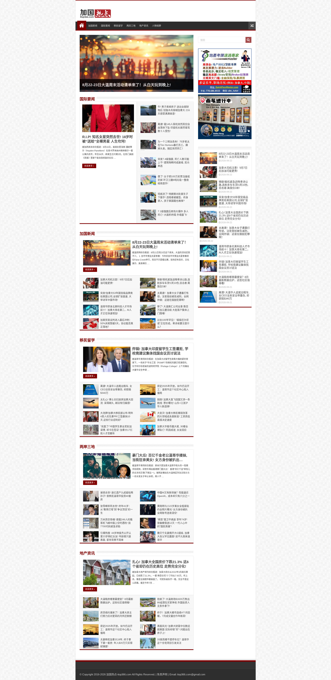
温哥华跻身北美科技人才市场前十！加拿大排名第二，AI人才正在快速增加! (116, 310)
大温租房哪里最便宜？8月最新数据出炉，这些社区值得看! (234, 280)
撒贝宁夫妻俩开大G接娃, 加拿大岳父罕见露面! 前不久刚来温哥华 (173, 536)
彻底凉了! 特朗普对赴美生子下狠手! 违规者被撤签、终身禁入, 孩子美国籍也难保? (173, 197)
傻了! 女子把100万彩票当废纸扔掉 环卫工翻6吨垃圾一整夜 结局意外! (174, 180)
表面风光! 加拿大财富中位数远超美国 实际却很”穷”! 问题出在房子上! (173, 629)
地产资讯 (143, 25)
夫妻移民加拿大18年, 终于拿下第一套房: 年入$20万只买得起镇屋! (116, 643)
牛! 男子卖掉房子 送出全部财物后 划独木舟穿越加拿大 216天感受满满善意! (174, 110)
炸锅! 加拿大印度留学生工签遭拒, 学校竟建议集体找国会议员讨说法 (234, 264)
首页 (81, 25)
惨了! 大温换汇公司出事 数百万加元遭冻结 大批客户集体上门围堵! (173, 310)
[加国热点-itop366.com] (94, 12)
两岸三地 (131, 25)
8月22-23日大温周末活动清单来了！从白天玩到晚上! (126, 85)
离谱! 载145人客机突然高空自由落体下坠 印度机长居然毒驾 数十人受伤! (174, 127)
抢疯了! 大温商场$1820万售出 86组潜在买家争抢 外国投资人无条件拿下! (173, 602)
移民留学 (118, 25)
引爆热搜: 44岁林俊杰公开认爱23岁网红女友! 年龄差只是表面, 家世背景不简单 (115, 536)
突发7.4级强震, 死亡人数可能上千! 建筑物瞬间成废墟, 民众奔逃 (173, 162)
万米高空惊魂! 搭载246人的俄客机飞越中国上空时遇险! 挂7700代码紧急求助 (116, 523)
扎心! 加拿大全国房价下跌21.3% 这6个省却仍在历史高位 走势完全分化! (234, 215)
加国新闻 (92, 25)
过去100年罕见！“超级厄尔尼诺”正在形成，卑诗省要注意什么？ (173, 323)
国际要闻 (105, 25)
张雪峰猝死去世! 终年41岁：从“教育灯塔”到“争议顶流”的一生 (116, 509)
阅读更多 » (89, 166)
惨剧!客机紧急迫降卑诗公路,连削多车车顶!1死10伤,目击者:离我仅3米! (173, 283)
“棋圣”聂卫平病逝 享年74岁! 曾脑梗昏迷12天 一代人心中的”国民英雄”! (172, 523)
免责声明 (162, 674)
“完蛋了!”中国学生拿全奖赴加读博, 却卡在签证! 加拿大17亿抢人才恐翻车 (116, 430)
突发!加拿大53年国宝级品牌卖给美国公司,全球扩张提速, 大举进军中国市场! (116, 296)
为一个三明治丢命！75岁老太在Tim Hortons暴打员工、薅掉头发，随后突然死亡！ (173, 145)
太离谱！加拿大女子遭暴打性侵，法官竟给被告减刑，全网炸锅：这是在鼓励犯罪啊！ (173, 296)
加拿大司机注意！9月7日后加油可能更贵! (233, 169)
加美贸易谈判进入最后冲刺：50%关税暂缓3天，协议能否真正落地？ (116, 323)
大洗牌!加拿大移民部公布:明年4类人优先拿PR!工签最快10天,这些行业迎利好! (116, 416)
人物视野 (156, 25)
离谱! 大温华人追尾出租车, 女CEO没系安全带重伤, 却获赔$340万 (116, 389)
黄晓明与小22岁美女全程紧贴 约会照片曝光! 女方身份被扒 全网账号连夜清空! (173, 509)
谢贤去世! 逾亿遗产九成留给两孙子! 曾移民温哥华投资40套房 (116, 496)
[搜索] (248, 40)
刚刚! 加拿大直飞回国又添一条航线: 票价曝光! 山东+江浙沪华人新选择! (173, 403)
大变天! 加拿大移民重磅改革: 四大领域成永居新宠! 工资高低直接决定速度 (173, 416)
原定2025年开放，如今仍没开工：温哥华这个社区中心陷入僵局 (173, 389)
